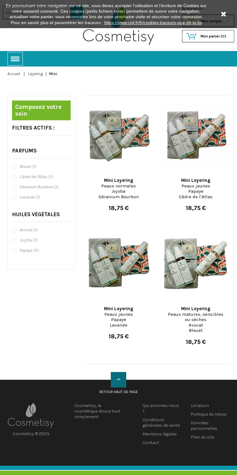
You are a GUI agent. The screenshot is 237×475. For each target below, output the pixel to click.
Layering (35, 73)
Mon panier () (213, 36)
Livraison (200, 405)
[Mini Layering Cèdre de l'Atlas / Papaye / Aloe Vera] (196, 136)
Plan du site (202, 437)
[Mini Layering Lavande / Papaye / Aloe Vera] (118, 264)
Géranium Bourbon (39, 187)
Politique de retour (209, 414)
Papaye (29, 250)
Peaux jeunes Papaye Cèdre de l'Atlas (196, 188)
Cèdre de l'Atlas (36, 176)
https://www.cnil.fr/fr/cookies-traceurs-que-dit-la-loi (153, 22)
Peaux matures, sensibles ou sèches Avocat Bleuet (195, 319)
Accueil (13, 73)
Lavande (30, 197)
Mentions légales (160, 434)
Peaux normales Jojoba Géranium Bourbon (118, 188)
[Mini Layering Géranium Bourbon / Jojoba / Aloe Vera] (118, 136)
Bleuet (28, 166)
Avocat (29, 230)
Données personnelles (204, 425)
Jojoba (29, 240)
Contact (151, 442)
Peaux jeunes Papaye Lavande (118, 317)
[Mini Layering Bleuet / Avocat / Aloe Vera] (196, 264)
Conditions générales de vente (161, 422)
